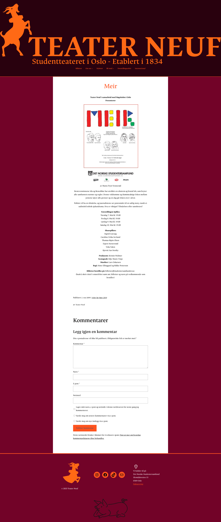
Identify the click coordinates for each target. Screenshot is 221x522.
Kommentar (79, 344)
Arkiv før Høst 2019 (99, 298)
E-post (76, 383)
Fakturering (138, 484)
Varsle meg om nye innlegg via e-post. (92, 421)
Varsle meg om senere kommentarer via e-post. (96, 416)
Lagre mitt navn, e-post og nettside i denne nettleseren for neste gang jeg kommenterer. (107, 409)
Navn (76, 372)
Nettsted (77, 395)
